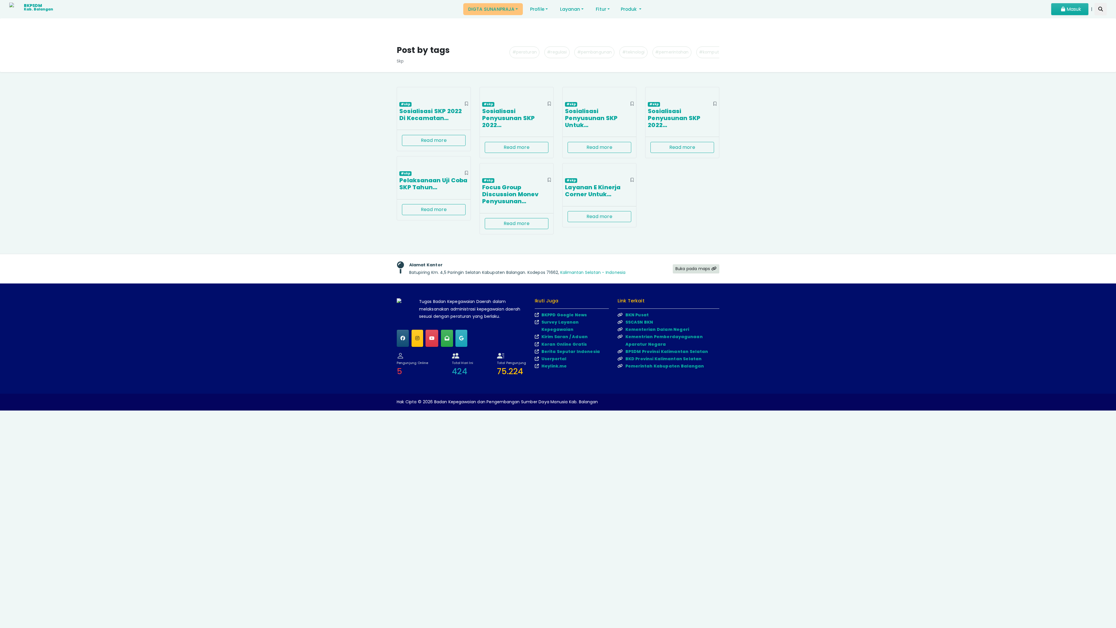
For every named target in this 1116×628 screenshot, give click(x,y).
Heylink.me (554, 366)
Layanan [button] (570, 9)
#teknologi (633, 52)
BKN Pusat (637, 315)
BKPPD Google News (564, 315)
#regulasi (557, 52)
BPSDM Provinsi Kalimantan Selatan (666, 351)
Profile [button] (537, 9)
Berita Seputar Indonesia (570, 351)
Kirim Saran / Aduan (564, 337)
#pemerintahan (671, 52)
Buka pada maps (693, 269)
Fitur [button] (601, 9)
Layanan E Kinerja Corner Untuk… (592, 190)
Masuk (1073, 9)
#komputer (711, 52)
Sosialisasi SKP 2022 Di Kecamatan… (430, 114)
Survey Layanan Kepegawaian (560, 325)
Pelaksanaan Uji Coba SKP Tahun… (433, 183)
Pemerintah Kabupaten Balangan (664, 366)
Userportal (554, 359)
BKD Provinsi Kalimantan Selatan (663, 359)
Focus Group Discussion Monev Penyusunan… (510, 194)
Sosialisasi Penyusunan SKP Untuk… (591, 118)
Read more (433, 140)
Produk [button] (629, 9)
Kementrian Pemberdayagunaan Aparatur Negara (664, 340)
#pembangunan (594, 52)
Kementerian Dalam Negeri (657, 329)
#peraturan (524, 52)
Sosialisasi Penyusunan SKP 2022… (508, 118)
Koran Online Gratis (564, 344)
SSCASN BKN (639, 322)
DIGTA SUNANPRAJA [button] (491, 9)
